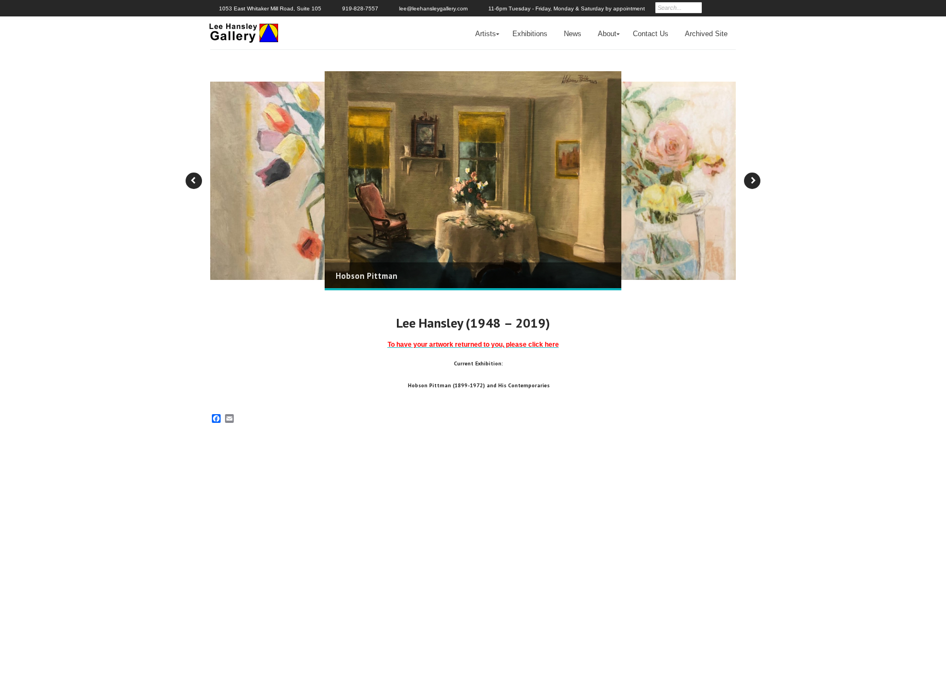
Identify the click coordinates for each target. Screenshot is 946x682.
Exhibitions (529, 34)
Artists (485, 34)
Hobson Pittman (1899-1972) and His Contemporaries (479, 385)
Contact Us (650, 34)
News (572, 34)
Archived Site (706, 34)
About (607, 34)
